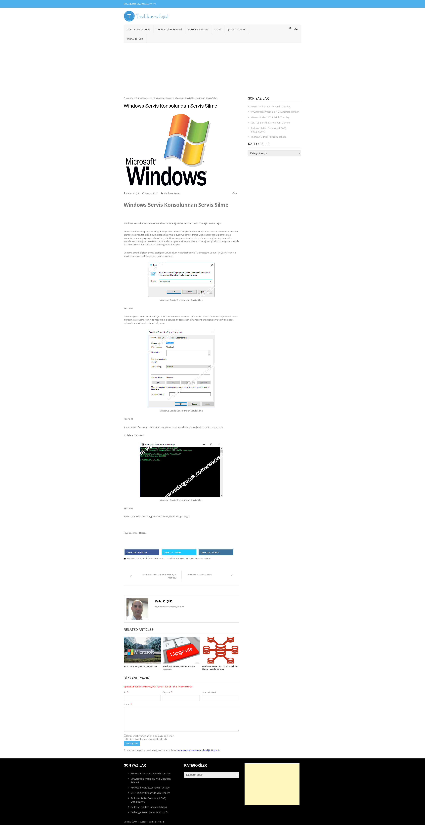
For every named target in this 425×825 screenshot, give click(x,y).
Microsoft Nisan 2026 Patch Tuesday (270, 106)
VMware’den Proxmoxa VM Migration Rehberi (275, 111)
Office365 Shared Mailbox (199, 574)
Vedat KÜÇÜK (133, 193)
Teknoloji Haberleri (169, 29)
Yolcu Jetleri (135, 38)
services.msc (159, 558)
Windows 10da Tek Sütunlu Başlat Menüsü (159, 576)
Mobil (218, 29)
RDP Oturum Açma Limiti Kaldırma (140, 666)
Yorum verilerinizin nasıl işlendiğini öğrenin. (198, 750)
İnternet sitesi (209, 692)
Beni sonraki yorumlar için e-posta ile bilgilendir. (150, 735)
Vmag (161, 821)
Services (131, 558)
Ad (126, 692)
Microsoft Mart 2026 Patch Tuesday (270, 117)
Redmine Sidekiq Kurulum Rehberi (269, 136)
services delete (144, 558)
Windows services (176, 558)
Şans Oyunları (237, 29)
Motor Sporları (198, 29)
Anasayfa (128, 97)
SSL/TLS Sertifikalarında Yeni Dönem (270, 122)
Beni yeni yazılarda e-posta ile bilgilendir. (147, 739)
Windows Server (164, 97)
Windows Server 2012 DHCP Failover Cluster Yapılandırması (220, 667)
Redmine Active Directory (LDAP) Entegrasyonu (268, 129)
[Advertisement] (212, 68)
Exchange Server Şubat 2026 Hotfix (149, 812)
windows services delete (198, 558)
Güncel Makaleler (138, 29)
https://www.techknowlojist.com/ (169, 606)
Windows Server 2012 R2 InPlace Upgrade (179, 667)
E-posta (167, 692)
